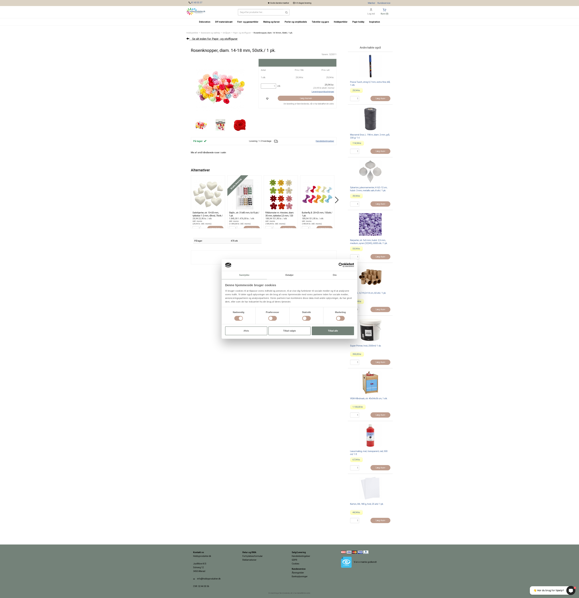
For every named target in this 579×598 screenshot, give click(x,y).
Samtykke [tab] (244, 275)
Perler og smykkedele (296, 22)
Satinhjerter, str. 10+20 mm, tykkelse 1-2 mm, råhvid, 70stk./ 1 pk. (208, 215)
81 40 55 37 (196, 2)
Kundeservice (384, 3)
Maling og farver (271, 22)
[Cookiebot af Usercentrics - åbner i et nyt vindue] (341, 265)
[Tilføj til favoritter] (267, 99)
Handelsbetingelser (325, 141)
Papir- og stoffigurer (242, 33)
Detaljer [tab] (289, 275)
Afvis (246, 330)
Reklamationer (249, 560)
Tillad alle (333, 330)
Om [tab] (335, 275)
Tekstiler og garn (320, 22)
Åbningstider (298, 572)
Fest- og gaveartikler (247, 22)
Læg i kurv (380, 98)
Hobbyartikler (192, 33)
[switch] (272, 318)
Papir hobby (358, 22)
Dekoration (204, 22)
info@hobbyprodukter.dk (209, 579)
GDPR (294, 560)
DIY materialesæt (224, 22)
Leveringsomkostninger (323, 91)
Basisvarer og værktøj (210, 33)
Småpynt (226, 33)
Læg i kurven (306, 98)
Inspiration (374, 22)
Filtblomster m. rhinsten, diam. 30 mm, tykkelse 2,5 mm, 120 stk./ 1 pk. (279, 215)
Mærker (371, 3)
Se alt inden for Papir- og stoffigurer (213, 39)
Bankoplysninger (300, 576)
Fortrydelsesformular (252, 556)
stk (278, 86)
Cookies (295, 563)
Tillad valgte (289, 330)
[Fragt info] (276, 141)
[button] (286, 12)
